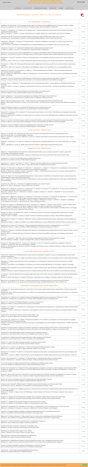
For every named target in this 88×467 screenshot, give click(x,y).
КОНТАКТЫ (69, 8)
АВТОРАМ (52, 8)
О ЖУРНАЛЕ (28, 8)
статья (83, 26)
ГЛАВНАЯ (18, 8)
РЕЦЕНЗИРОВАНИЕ (40, 8)
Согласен (84, 464)
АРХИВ (60, 8)
